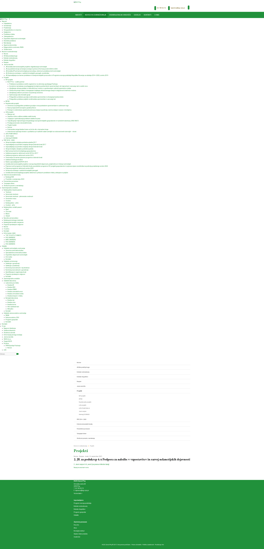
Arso (75, 528)
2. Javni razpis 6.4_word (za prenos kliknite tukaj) (91, 464)
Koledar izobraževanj (80, 506)
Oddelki (76, 515)
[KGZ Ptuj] (77, 2)
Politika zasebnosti (148, 544)
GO (17, 354)
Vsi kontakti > (78, 493)
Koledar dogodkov (79, 509)
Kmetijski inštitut (79, 531)
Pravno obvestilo (136, 544)
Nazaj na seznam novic (81, 467)
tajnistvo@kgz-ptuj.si (178, 8)
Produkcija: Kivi (159, 544)
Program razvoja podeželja (82, 503)
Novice (76, 456)
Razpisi (81, 456)
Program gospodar (80, 512)
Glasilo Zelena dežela (80, 534)
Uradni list (77, 537)
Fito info (76, 525)
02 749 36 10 (161, 8)
